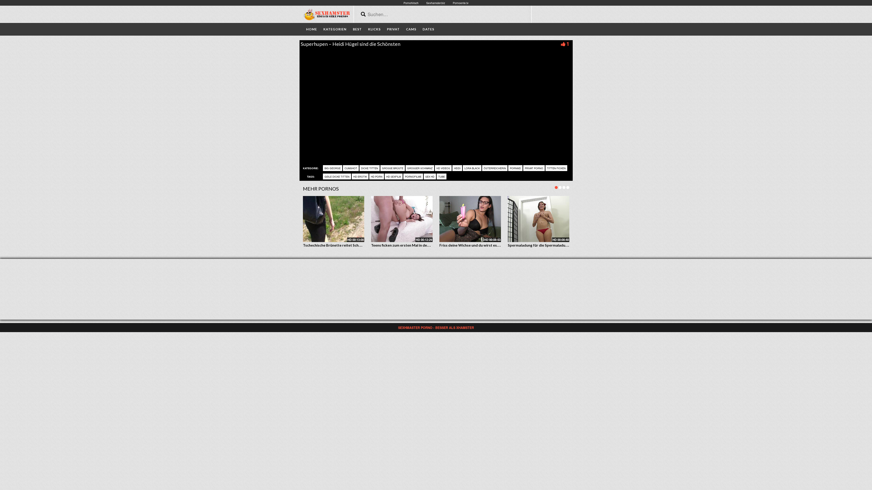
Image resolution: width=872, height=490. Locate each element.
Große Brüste (392, 168)
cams (411, 29)
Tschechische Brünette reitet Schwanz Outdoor (343, 245)
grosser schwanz (420, 168)
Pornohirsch (411, 2)
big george (333, 168)
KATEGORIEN (335, 29)
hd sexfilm (393, 176)
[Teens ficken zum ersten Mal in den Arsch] (402, 219)
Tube (441, 176)
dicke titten (369, 168)
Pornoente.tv (460, 2)
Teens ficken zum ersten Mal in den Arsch (405, 245)
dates (428, 29)
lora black (472, 168)
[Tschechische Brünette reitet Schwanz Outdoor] (333, 219)
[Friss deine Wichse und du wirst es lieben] (470, 219)
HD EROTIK (360, 176)
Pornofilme (413, 176)
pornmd (515, 168)
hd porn (376, 176)
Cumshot (350, 168)
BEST (357, 29)
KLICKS (374, 29)
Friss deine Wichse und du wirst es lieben (473, 245)
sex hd (429, 176)
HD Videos (443, 168)
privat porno (534, 168)
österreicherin (495, 168)
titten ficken (556, 168)
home (311, 29)
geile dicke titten (337, 176)
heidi (457, 168)
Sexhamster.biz (435, 2)
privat (393, 29)
